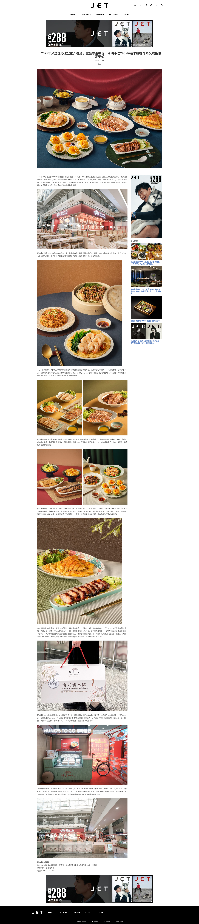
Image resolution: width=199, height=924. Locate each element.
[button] (141, 5)
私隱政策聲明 (81, 921)
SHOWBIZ (86, 15)
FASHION (100, 15)
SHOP (126, 15)
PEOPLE (73, 15)
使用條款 (95, 921)
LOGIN (134, 5)
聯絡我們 (119, 921)
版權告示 (107, 921)
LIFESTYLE (113, 15)
